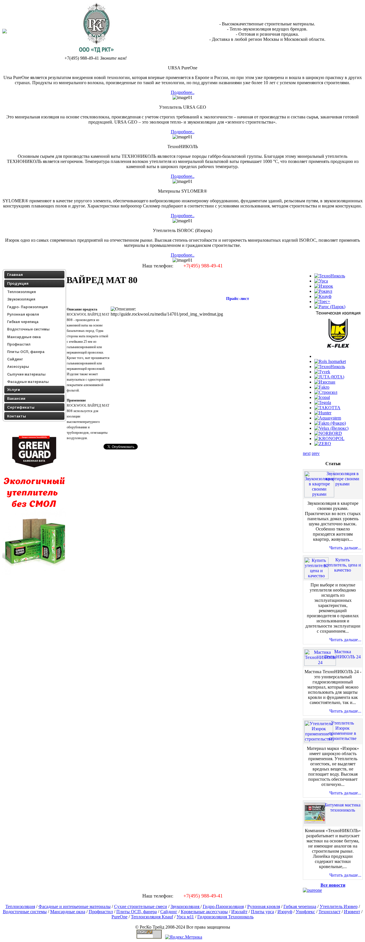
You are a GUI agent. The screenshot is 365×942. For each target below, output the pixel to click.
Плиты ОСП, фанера (136, 911)
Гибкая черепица (299, 906)
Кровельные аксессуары (204, 911)
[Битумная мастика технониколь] (314, 822)
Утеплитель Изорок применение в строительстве (342, 731)
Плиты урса (262, 911)
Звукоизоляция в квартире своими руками (342, 478)
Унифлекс (305, 911)
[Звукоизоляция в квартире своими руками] (319, 494)
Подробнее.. (182, 92)
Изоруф (284, 911)
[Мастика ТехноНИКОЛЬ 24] (320, 662)
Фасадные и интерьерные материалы (74, 906)
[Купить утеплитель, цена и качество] (316, 575)
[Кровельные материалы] (95, 53)
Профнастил (101, 911)
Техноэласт (329, 911)
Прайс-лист (237, 298)
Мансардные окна (67, 911)
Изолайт (239, 911)
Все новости (333, 885)
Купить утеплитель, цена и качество (342, 564)
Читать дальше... (345, 547)
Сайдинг (168, 911)
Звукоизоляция (185, 906)
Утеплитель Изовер (339, 906)
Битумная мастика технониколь (342, 807)
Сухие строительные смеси (140, 906)
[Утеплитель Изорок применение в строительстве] (318, 739)
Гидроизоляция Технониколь (225, 916)
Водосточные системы (25, 911)
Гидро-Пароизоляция (223, 906)
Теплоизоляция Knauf (152, 916)
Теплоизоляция (20, 906)
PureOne (119, 916)
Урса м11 (185, 916)
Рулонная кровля (263, 906)
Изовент (352, 911)
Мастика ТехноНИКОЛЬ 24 (343, 654)
